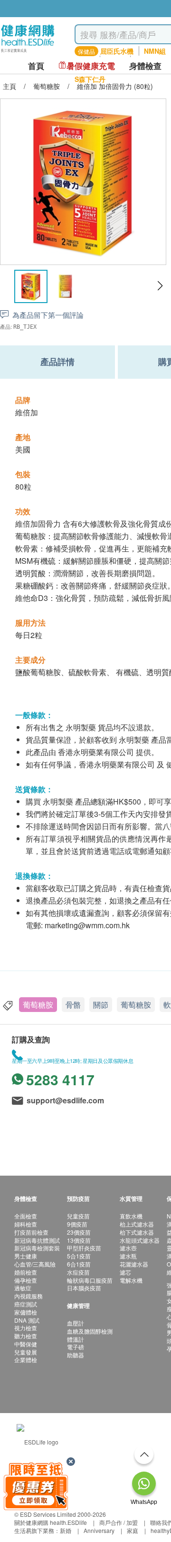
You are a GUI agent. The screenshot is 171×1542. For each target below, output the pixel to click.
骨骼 (73, 1004)
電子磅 (75, 1347)
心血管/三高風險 (35, 1264)
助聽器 (75, 1355)
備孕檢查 (25, 1280)
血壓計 (75, 1323)
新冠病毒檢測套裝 (37, 1248)
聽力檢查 (25, 1336)
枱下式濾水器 (137, 1232)
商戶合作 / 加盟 (118, 1522)
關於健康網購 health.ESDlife (50, 1522)
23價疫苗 (79, 1232)
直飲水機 (131, 1216)
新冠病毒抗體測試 (37, 1240)
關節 (100, 1004)
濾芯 (125, 1272)
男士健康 (25, 1256)
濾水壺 (128, 1248)
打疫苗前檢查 (31, 1232)
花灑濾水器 (134, 1264)
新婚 (65, 1530)
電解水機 (131, 1280)
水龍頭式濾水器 (140, 1240)
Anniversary (99, 1530)
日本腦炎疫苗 (84, 1288)
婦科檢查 (25, 1224)
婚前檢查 (25, 1272)
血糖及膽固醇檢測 (90, 1331)
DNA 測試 (26, 1320)
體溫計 (75, 1339)
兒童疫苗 (78, 1216)
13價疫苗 (79, 1240)
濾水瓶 (128, 1256)
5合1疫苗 (79, 1256)
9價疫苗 (77, 1224)
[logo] (28, 52)
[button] (159, 286)
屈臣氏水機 (116, 51)
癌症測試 (25, 1304)
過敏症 (22, 1288)
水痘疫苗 (78, 1272)
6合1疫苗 (79, 1264)
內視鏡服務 (28, 1296)
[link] (37, 1440)
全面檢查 (25, 1216)
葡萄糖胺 (38, 1004)
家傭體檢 (25, 1312)
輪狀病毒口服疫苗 (90, 1280)
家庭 (132, 1530)
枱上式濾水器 (137, 1224)
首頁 (36, 65)
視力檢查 (25, 1328)
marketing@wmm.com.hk (87, 925)
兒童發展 (25, 1352)
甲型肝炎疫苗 (84, 1248)
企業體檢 (25, 1359)
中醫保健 (25, 1344)
